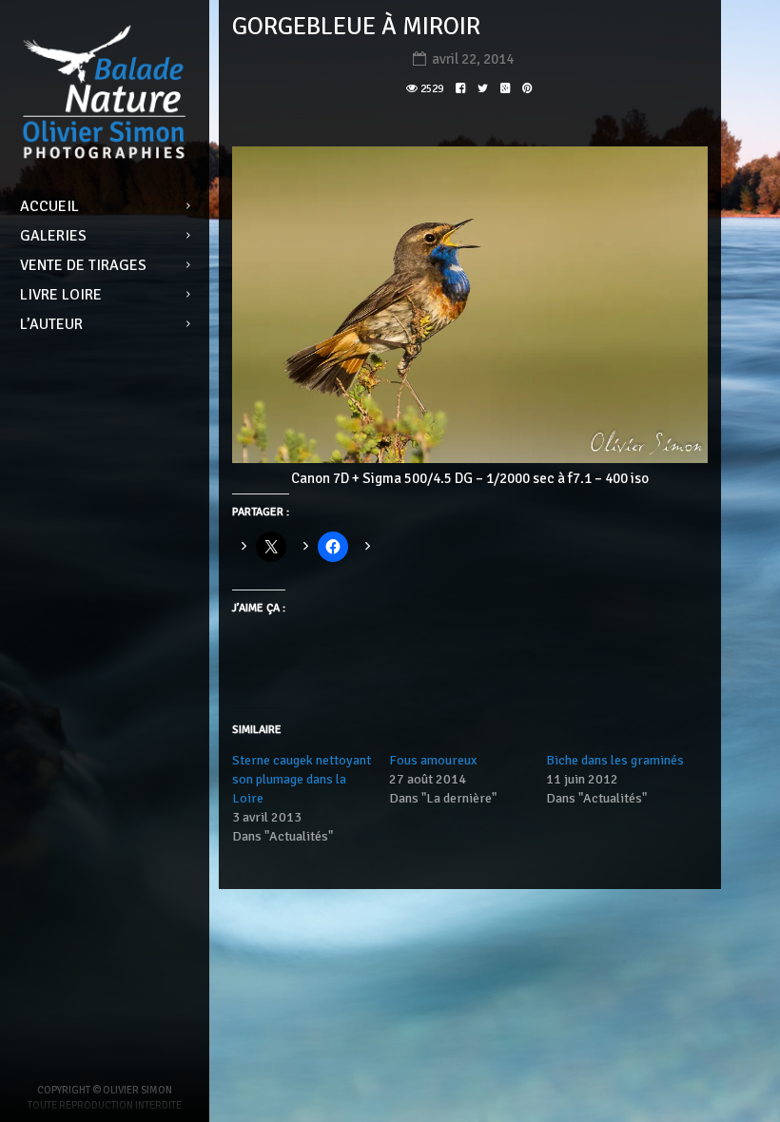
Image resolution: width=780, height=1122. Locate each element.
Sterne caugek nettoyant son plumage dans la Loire (301, 779)
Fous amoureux (433, 760)
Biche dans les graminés (615, 760)
